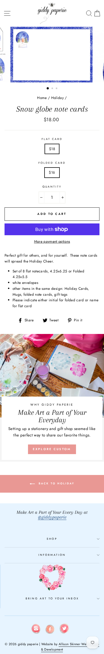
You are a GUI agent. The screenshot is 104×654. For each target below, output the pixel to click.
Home (42, 97)
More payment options (52, 241)
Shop (52, 539)
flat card (52, 139)
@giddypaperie (52, 517)
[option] (52, 54)
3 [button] (57, 89)
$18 (52, 148)
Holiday (57, 97)
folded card (52, 163)
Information (52, 555)
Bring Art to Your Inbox (52, 598)
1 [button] (48, 88)
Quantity (52, 187)
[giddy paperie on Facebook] (50, 630)
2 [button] (52, 89)
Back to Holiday (55, 484)
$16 (52, 172)
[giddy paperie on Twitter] (64, 629)
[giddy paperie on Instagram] (36, 629)
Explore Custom (52, 449)
